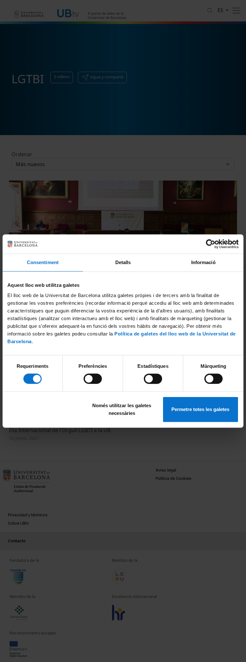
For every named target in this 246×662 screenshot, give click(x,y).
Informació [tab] (203, 262)
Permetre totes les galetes (200, 409)
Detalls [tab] (123, 262)
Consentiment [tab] (43, 262)
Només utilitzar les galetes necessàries (121, 409)
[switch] (93, 379)
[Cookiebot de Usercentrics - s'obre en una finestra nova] (211, 244)
